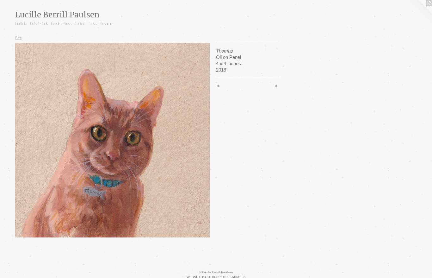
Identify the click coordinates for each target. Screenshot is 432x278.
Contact (80, 23)
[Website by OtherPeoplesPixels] (419, 12)
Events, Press (61, 23)
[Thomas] (112, 140)
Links (92, 23)
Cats (18, 38)
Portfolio (21, 23)
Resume (106, 23)
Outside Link (39, 23)
